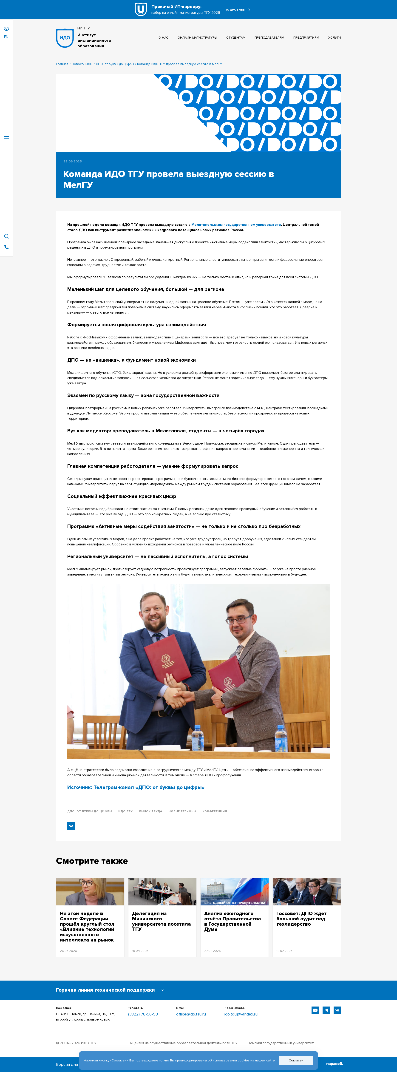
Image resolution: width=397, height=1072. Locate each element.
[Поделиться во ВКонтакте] (71, 826)
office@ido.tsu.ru (191, 1014)
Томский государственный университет (281, 1043)
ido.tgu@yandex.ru (241, 1014)
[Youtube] (315, 1010)
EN (6, 37)
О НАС (163, 38)
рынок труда (150, 811)
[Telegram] (326, 1010)
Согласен (296, 1060)
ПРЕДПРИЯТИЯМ (306, 38)
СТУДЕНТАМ (235, 38)
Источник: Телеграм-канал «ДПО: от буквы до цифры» (136, 787)
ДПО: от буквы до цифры (115, 64)
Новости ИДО (82, 64)
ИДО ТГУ (125, 811)
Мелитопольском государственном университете (236, 224)
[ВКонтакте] (337, 1010)
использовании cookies (231, 1060)
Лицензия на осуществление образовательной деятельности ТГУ (183, 1043)
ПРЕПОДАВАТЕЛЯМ (269, 38)
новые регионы (182, 811)
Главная (62, 64)
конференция (215, 811)
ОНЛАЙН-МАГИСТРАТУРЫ (197, 38)
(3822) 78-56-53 (143, 1014)
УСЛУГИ (334, 38)
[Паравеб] (334, 1064)
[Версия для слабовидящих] (6, 28)
